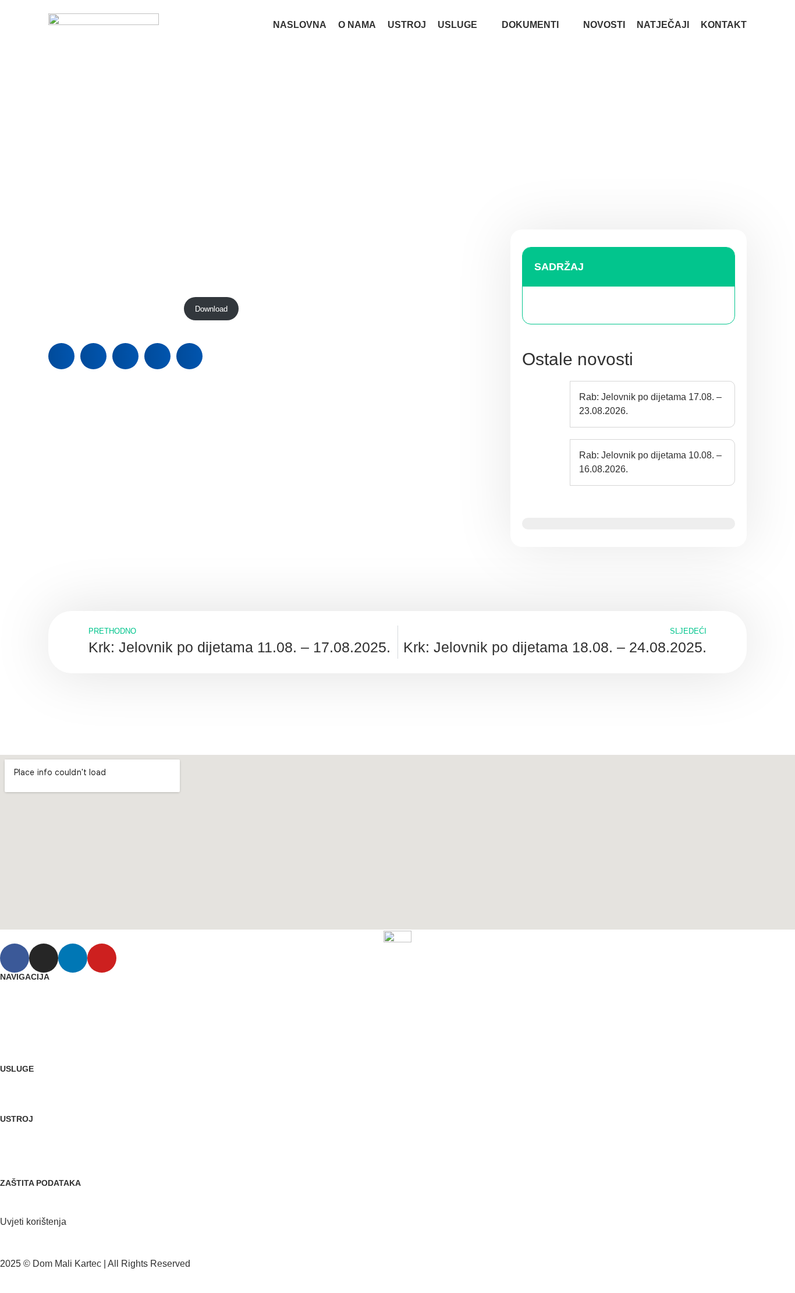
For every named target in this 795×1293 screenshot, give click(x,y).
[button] (61, 356)
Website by (41, 1278)
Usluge (457, 25)
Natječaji (663, 25)
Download (211, 309)
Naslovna (299, 25)
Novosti (604, 25)
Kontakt (724, 25)
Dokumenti (530, 25)
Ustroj (407, 25)
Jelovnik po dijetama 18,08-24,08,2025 (113, 309)
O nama (357, 25)
